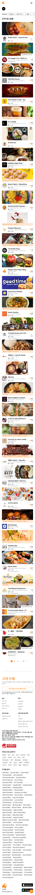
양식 (10, 762)
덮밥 (20, 765)
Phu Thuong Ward (8, 827)
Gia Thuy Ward (18, 782)
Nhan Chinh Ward (24, 820)
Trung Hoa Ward (7, 842)
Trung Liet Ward (18, 842)
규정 (19, 716)
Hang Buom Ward (7, 790)
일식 (17, 755)
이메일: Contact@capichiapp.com (13, 740)
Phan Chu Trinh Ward (22, 825)
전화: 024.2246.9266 (8, 738)
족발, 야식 (25, 765)
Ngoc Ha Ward (7, 815)
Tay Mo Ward (6, 837)
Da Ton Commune (8, 780)
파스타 (4, 765)
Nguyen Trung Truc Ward (10, 820)
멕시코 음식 (6, 760)
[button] (18, 104)
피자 (12, 760)
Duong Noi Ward (20, 777)
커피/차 (10, 757)
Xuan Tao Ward (16, 850)
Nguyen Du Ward (18, 817)
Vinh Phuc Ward (26, 845)
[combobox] (26, 14)
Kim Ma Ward (28, 795)
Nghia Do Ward (18, 810)
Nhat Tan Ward (7, 822)
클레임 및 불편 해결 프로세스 (25, 721)
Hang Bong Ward (17, 787)
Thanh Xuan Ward (17, 872)
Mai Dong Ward (17, 805)
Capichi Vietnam (6, 716)
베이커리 (23, 755)
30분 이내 (19, 14)
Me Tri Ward (26, 805)
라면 (28, 755)
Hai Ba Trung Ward (18, 862)
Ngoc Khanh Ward (18, 815)
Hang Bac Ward (27, 785)
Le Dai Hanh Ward (8, 800)
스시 (15, 757)
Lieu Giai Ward (19, 800)
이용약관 (20, 718)
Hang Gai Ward (18, 790)
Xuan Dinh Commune (19, 847)
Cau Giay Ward (27, 855)
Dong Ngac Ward (7, 860)
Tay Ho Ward (28, 870)
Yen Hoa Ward (27, 850)
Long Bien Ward (17, 867)
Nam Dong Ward (7, 810)
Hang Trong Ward (8, 792)
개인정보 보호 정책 (23, 726)
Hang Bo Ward (7, 787)
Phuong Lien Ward (8, 830)
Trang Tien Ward (7, 840)
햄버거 (4, 755)
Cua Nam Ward (7, 857)
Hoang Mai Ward (18, 865)
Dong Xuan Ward (7, 782)
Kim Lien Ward (19, 795)
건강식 (15, 762)
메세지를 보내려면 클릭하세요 (17, 688)
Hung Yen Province (18, 852)
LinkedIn (20, 704)
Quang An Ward (19, 832)
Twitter (20, 709)
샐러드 (20, 762)
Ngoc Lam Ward (7, 817)
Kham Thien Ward (8, 795)
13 (23, 661)
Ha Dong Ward (7, 862)
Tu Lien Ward (16, 845)
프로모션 (11, 14)
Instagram (20, 706)
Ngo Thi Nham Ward (19, 812)
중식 (19, 757)
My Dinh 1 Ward (16, 807)
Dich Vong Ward (17, 775)
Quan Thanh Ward (8, 832)
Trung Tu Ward (7, 845)
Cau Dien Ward (14, 772)
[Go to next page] (26, 661)
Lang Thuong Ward (18, 797)
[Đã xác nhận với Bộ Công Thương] (17, 745)
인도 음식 (5, 762)
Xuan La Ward (6, 850)
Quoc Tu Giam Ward (8, 835)
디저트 (4, 757)
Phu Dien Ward (18, 870)
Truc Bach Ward (18, 840)
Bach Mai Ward (16, 855)
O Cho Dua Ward (17, 822)
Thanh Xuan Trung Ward (19, 837)
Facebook (21, 701)
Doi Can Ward (18, 780)
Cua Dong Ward (7, 775)
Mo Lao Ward (6, 807)
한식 (13, 755)
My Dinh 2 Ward (27, 807)
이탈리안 (26, 762)
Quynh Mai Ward (20, 835)
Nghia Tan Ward (7, 812)
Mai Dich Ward (7, 805)
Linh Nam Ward (7, 802)
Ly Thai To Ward (17, 802)
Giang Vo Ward (7, 785)
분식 (9, 755)
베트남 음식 (18, 760)
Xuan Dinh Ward (17, 875)
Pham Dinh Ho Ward (8, 825)
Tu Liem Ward (28, 872)
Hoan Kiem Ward (7, 865)
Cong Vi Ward (24, 772)
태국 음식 (25, 760)
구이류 (9, 765)
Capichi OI (4, 718)
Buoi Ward (5, 772)
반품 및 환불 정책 (22, 724)
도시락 (15, 765)
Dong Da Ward (17, 857)
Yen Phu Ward (7, 852)
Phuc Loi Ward (19, 827)
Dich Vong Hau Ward (8, 777)
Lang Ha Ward (7, 797)
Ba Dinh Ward (6, 855)
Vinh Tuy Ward (7, 847)
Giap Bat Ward (17, 785)
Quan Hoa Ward (19, 830)
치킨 (23, 757)
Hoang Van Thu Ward (20, 792)
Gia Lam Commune (8, 877)
